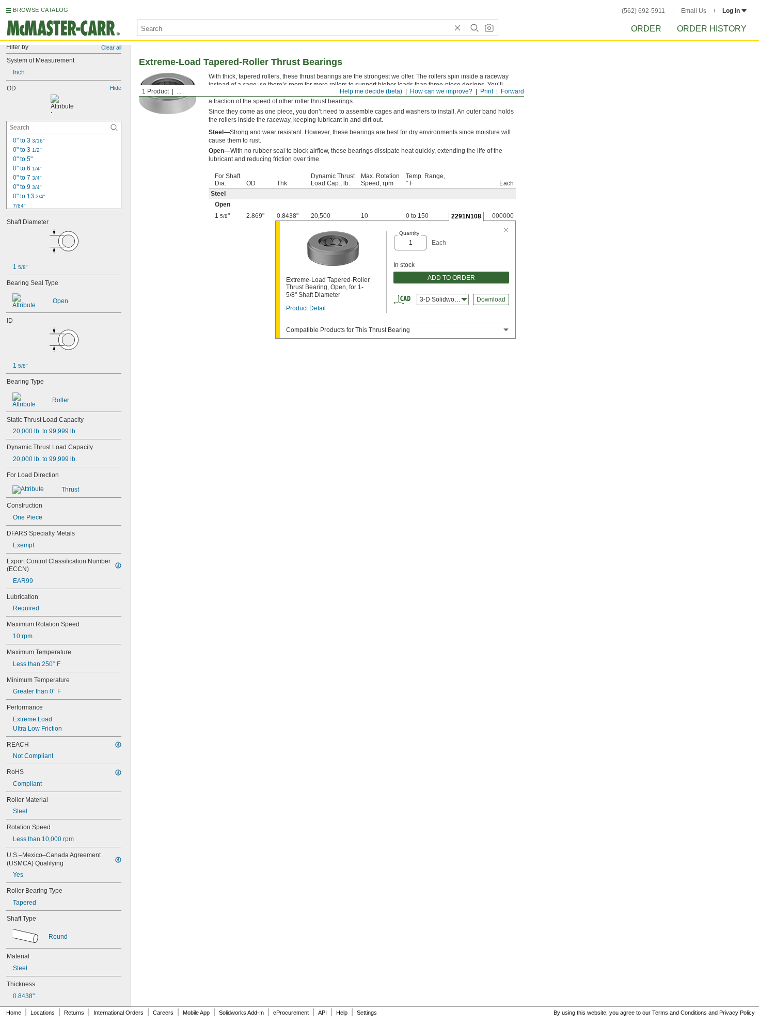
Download (491, 299)
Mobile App (196, 1012)
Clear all (111, 47)
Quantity (409, 233)
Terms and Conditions (679, 1012)
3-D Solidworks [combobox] (441, 299)
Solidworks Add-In (241, 1012)
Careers (163, 1012)
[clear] (457, 28)
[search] (114, 127)
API (322, 1012)
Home (13, 1012)
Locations (42, 1012)
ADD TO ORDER (451, 277)
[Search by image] (489, 28)
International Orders (118, 1012)
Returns (74, 1012)
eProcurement (291, 1012)
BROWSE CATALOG (40, 10)
